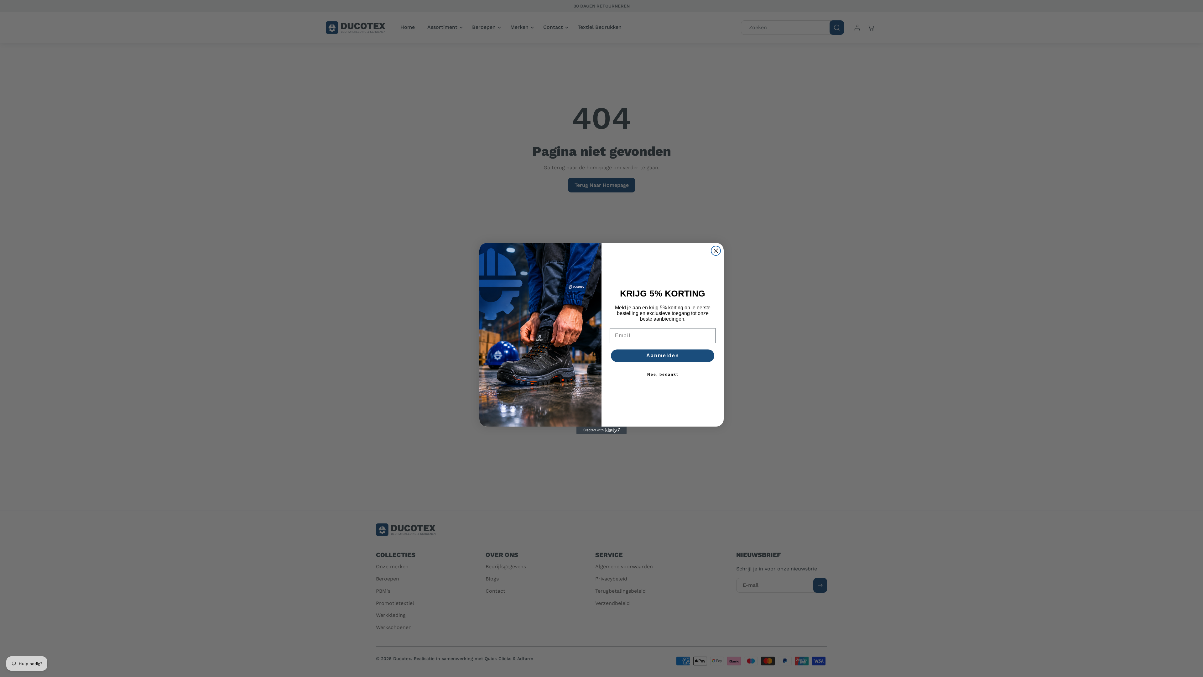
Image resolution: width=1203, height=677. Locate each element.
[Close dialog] (716, 250)
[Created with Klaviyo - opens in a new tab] (601, 430)
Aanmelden (662, 355)
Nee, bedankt (662, 374)
